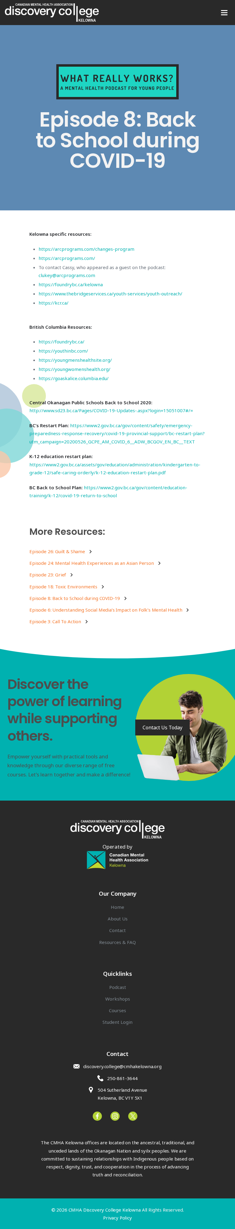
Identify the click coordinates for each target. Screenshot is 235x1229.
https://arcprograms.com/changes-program (86, 249)
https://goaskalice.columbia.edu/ (74, 378)
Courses (117, 1010)
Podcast (117, 987)
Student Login (117, 1022)
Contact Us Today (162, 727)
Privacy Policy (117, 1218)
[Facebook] (132, 1116)
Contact (117, 930)
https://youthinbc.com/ (63, 351)
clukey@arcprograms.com (67, 275)
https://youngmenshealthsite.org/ (75, 360)
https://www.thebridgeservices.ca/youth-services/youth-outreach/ (110, 294)
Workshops (117, 999)
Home (117, 907)
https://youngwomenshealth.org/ (74, 369)
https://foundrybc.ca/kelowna (71, 284)
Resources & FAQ (117, 942)
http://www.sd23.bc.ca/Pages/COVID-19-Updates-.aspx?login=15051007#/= (111, 410)
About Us (118, 919)
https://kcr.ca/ (54, 303)
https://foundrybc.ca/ (61, 342)
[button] (224, 12)
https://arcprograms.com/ (67, 258)
